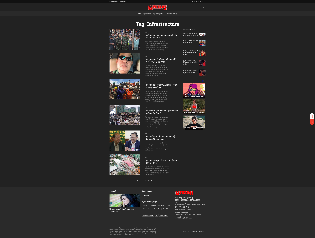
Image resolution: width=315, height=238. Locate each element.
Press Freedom (163, 215)
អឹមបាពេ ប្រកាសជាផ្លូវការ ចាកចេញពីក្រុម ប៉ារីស (190, 41)
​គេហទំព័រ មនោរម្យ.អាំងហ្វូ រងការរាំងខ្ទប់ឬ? (118, 1)
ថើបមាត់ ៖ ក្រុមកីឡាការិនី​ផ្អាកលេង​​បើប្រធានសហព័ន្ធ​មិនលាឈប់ (190, 52)
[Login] (203, 7)
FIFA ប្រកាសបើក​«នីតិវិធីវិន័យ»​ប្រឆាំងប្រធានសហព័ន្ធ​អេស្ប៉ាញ (190, 62)
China (159, 209)
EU (154, 209)
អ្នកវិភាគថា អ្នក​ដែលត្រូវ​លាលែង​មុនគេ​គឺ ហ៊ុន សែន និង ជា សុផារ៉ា (161, 36)
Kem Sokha (161, 212)
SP (188, 231)
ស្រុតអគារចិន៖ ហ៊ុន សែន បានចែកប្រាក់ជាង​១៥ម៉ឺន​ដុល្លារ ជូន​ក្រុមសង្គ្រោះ (161, 60)
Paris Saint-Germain (148, 215)
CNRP (168, 205)
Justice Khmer (152, 212)
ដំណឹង (140, 14)
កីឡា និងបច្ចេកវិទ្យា (158, 14)
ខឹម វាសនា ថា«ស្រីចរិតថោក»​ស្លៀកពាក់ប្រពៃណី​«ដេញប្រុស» (190, 34)
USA (144, 209)
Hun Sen (145, 205)
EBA (168, 212)
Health (144, 212)
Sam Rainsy (161, 205)
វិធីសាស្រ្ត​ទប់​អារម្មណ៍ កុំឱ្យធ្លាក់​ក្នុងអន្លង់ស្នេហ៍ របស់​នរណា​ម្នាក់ (122, 210)
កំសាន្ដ (175, 14)
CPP (157, 215)
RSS (184, 231)
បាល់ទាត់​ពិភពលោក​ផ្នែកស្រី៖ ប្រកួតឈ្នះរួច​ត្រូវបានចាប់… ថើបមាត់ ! (190, 72)
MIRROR (194, 231)
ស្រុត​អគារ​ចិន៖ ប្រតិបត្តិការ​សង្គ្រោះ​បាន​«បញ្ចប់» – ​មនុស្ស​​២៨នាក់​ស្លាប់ (162, 86)
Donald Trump (166, 209)
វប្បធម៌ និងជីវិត (147, 14)
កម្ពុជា (146, 32)
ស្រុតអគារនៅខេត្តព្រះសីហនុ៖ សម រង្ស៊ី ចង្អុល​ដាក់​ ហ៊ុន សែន (161, 161)
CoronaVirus (153, 205)
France (149, 209)
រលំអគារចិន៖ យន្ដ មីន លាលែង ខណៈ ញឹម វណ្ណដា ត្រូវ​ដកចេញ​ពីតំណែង (161, 138)
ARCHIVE (201, 231)
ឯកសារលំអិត (168, 14)
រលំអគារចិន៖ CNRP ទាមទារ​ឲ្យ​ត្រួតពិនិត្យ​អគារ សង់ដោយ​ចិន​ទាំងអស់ (162, 112)
